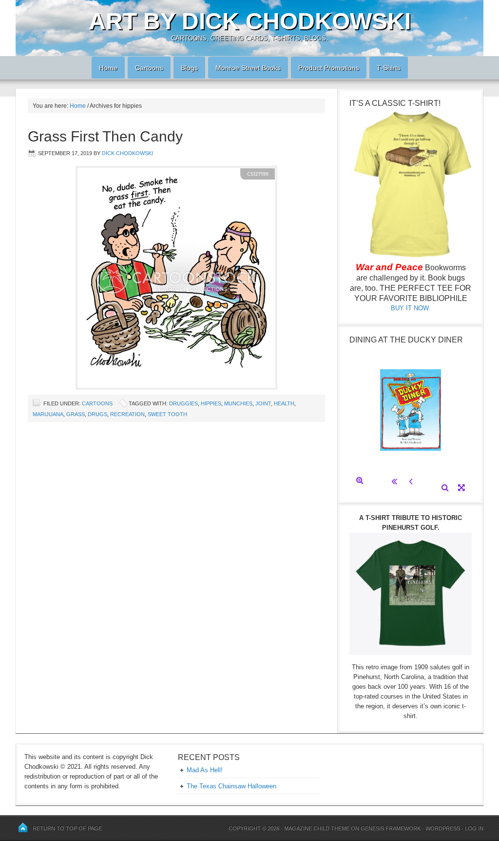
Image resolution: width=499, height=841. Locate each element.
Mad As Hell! (205, 770)
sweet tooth (167, 414)
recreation (127, 414)
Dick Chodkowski (127, 153)
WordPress (442, 828)
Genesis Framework (391, 828)
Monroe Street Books (248, 68)
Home (104, 68)
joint (263, 403)
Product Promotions (325, 68)
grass (75, 414)
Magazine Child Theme (316, 828)
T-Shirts (389, 68)
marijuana (48, 414)
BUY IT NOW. (410, 308)
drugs (97, 414)
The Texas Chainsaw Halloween (231, 786)
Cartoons (145, 68)
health (284, 403)
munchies (238, 403)
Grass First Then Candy (105, 136)
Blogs (185, 68)
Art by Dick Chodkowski (250, 21)
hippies (211, 403)
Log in (474, 828)
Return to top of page (67, 828)
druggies (183, 403)
